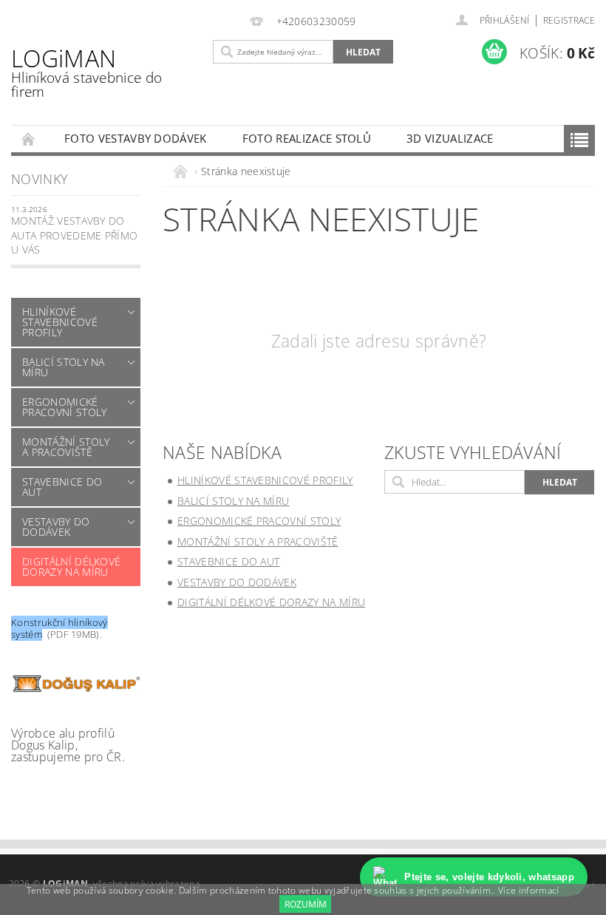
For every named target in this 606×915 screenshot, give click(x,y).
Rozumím (306, 904)
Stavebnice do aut (62, 486)
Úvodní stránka (29, 139)
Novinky (39, 179)
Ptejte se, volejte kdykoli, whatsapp (489, 876)
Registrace (569, 20)
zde (569, 890)
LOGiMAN (86, 71)
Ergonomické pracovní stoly (64, 407)
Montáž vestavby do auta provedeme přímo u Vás (74, 235)
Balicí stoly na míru (63, 367)
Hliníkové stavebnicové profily (60, 322)
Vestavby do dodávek (56, 526)
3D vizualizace (449, 138)
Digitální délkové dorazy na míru (71, 566)
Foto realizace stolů (306, 138)
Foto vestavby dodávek (135, 138)
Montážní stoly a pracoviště (65, 447)
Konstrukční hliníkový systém (59, 628)
